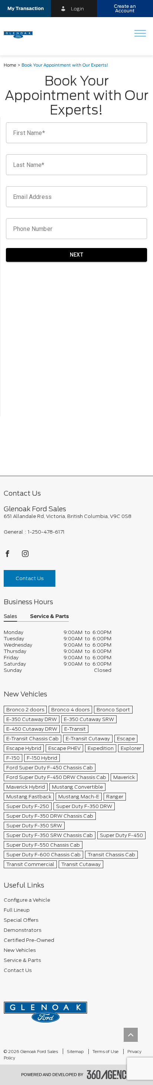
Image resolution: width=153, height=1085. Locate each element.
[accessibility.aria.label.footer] (109, 1074)
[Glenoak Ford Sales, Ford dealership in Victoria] (21, 34)
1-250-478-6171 (46, 532)
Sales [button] (10, 616)
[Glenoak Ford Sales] (45, 1009)
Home (10, 65)
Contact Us (29, 578)
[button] (25, 8)
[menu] (140, 34)
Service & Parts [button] (49, 616)
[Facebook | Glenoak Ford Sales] (8, 555)
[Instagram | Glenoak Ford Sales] (25, 555)
